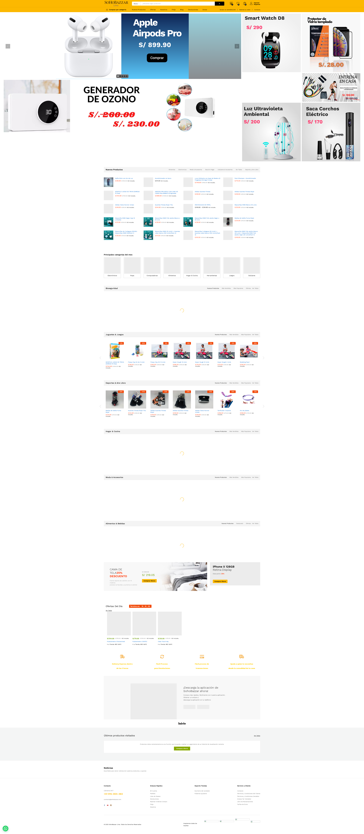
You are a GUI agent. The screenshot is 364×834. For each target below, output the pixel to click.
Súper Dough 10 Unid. (202, 371)
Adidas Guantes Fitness (202, 191)
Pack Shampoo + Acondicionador (245, 178)
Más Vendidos (226, 288)
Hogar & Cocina (192, 275)
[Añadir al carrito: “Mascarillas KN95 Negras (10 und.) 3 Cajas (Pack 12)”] (197, 312)
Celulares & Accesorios (225, 169)
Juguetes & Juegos (115, 340)
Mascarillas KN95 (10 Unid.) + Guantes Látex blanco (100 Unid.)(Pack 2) (167, 232)
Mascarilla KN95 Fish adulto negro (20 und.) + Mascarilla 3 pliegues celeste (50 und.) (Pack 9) (226, 322)
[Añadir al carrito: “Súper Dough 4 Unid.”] (220, 364)
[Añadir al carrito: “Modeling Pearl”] (242, 364)
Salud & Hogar (209, 169)
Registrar (257, 4)
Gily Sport (131, 367)
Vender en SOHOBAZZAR (228, 9)
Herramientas (212, 275)
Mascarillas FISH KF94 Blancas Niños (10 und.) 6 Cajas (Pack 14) (136, 321)
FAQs (174, 9)
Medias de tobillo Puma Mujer (244, 218)
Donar (205, 9)
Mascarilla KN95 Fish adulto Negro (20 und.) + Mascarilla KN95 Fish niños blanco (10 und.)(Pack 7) (249, 322)
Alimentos (172, 169)
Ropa (132, 275)
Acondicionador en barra (163, 178)
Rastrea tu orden (244, 9)
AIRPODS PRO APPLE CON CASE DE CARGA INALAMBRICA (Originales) (166, 192)
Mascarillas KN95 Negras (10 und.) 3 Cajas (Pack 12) (203, 320)
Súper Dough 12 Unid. (180, 371)
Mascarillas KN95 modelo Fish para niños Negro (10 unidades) (158, 321)
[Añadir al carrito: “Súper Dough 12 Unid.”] (175, 364)
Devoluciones (193, 9)
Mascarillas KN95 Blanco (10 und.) (246, 205)
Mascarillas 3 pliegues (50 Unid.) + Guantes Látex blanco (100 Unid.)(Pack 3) (207, 233)
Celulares (251, 275)
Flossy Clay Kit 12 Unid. (158, 371)
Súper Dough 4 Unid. (224, 371)
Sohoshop (109, 367)
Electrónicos (112, 275)
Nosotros (163, 9)
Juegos (231, 275)
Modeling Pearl (244, 371)
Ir (219, 3)
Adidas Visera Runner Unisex (124, 205)
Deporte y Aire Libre (251, 169)
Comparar (121, 312)
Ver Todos (239, 169)
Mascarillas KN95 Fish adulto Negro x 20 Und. (207, 219)
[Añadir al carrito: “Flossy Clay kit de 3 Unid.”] (130, 364)
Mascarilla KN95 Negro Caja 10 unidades (125, 219)
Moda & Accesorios (196, 169)
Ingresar (256, 3)
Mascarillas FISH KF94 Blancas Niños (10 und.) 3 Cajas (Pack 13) (114, 321)
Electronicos (182, 169)
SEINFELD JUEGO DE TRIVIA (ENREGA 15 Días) (127, 192)
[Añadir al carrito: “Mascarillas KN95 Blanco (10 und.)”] (175, 312)
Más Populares (238, 288)
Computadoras (152, 275)
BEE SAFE (108, 315)
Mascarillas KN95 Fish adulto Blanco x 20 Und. (167, 219)
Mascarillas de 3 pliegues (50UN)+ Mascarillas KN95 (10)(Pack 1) (126, 232)
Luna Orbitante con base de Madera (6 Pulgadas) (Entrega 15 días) (207, 179)
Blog (181, 9)
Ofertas (153, 9)
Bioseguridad (112, 288)
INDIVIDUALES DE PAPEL (203, 205)
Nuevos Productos (139, 9)
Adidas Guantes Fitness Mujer (244, 191)
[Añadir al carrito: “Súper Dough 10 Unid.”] (197, 364)
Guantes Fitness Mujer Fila (164, 205)
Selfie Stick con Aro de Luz (124, 178)
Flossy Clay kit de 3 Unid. (136, 371)
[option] (115, 310)
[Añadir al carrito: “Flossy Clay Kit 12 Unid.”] (153, 364)
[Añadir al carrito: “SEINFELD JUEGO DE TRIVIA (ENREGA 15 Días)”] (108, 364)
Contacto (257, 9)
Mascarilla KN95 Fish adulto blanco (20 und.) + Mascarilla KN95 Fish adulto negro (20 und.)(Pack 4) (246, 233)
